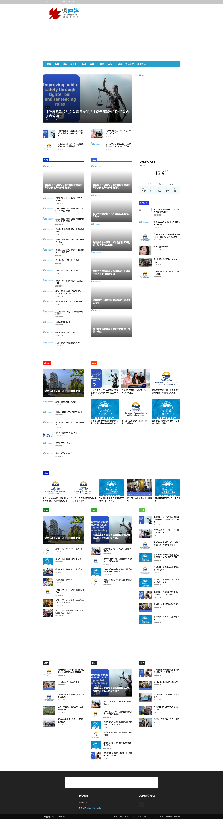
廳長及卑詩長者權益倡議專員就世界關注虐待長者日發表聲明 (111, 272)
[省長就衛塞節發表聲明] (48, 582)
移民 (65, 64)
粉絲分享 (129, 64)
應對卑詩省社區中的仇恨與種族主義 (68, 549)
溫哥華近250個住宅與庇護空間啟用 (68, 412)
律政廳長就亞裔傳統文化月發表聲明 (68, 569)
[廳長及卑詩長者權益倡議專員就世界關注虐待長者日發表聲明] (105, 409)
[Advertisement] (133, 13)
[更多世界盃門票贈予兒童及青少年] (167, 487)
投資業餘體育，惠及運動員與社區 (68, 343)
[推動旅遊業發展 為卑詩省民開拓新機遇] (49, 722)
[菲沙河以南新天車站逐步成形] (48, 435)
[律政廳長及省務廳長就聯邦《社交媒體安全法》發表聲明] (145, 595)
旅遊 (46, 663)
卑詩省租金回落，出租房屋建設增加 (62, 391)
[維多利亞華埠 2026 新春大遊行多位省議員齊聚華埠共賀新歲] (48, 613)
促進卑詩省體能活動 (63, 322)
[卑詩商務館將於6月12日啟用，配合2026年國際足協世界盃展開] (145, 237)
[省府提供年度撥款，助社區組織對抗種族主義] (48, 592)
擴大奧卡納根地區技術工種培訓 (67, 260)
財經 (84, 64)
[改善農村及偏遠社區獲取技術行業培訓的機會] (111, 294)
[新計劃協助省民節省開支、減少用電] (145, 697)
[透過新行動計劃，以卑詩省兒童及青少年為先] (97, 133)
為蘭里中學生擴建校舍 (63, 453)
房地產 (73, 64)
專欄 (92, 64)
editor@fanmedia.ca (95, 808)
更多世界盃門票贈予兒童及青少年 (68, 270)
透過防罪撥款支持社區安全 (65, 402)
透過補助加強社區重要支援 (65, 332)
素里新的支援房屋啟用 (63, 443)
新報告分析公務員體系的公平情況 (68, 559)
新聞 (49, 64)
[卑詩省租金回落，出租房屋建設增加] (63, 383)
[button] (177, 64)
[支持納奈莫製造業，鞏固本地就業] (145, 722)
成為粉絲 (141, 64)
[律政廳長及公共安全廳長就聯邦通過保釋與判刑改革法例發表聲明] (87, 98)
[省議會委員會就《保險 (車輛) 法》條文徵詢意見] (49, 697)
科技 (120, 64)
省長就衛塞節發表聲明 (63, 580)
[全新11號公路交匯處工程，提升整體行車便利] (49, 710)
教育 (57, 64)
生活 (110, 64)
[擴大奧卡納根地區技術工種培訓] (139, 487)
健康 (47, 107)
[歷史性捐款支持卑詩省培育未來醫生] (145, 262)
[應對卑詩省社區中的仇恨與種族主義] (48, 551)
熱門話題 (143, 203)
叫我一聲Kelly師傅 (161, 247)
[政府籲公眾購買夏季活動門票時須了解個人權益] (166, 409)
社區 (102, 64)
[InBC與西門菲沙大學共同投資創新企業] (145, 710)
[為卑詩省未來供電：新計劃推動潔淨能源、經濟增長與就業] (49, 146)
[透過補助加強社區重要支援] (49, 685)
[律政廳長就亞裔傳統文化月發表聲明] (48, 572)
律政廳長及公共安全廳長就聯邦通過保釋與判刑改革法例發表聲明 (70, 133)
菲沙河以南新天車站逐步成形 (66, 433)
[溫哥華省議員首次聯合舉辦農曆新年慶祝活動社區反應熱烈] (48, 603)
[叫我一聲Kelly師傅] (145, 250)
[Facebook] (178, 2)
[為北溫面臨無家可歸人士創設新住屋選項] (145, 274)
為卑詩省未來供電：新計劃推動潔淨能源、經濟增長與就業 (111, 244)
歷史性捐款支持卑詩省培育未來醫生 (68, 301)
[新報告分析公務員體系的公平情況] (48, 561)
